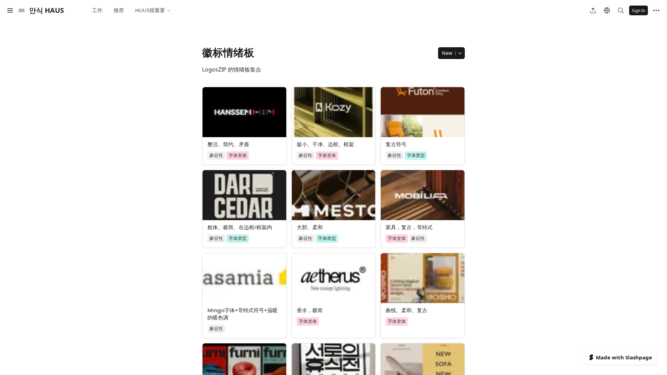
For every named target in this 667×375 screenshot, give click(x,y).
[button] (10, 10)
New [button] (447, 53)
